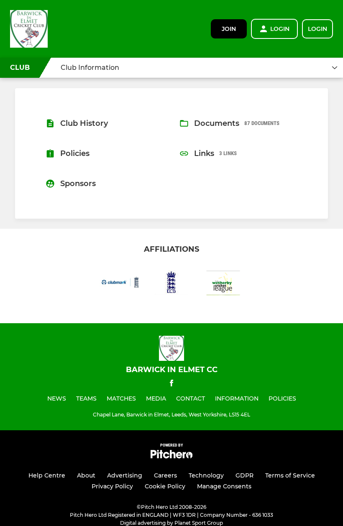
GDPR (244, 475)
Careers (165, 475)
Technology (206, 475)
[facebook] (171, 384)
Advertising (124, 475)
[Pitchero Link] (171, 456)
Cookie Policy (165, 486)
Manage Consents (224, 486)
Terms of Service (290, 475)
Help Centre (46, 475)
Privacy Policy (112, 486)
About (86, 475)
